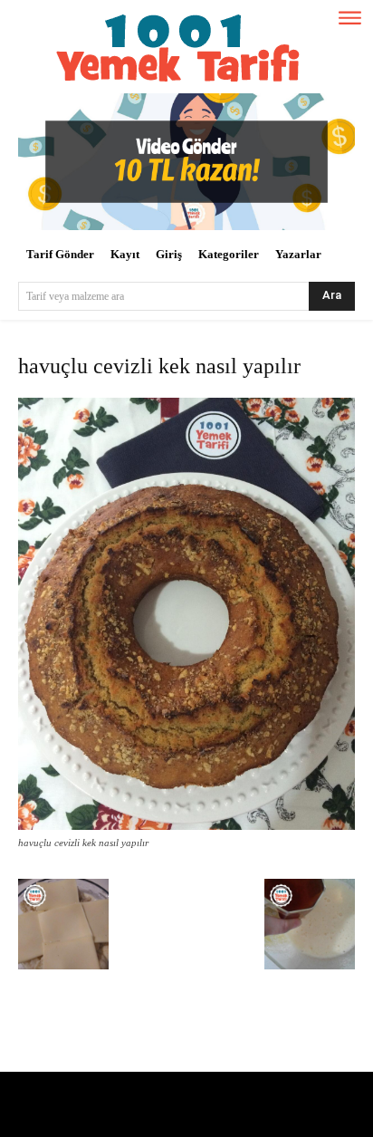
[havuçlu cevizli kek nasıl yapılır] (186, 826)
